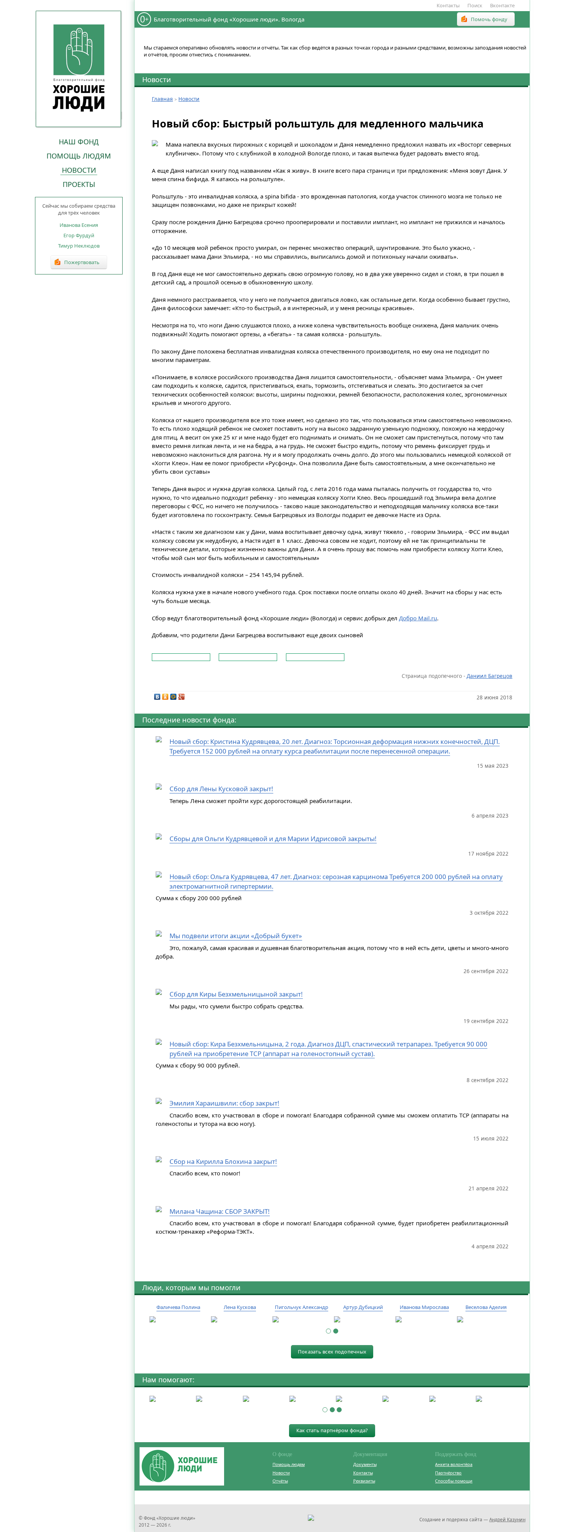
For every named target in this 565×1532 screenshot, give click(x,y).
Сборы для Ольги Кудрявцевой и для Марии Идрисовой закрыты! (273, 838)
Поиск (474, 5)
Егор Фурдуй (78, 235)
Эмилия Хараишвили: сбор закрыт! (224, 1103)
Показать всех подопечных (332, 1351)
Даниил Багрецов (489, 676)
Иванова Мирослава (424, 1307)
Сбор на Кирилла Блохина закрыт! (223, 1161)
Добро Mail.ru (418, 618)
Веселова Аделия (486, 1307)
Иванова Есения (79, 224)
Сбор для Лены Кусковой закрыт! (221, 788)
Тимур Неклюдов (79, 245)
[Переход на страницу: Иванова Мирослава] (424, 1319)
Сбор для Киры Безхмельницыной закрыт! (236, 994)
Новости (79, 170)
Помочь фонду (489, 19)
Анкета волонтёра (453, 1464)
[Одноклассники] (165, 697)
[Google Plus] (182, 697)
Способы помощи (453, 1481)
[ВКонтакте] (157, 697)
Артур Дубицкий (363, 1307)
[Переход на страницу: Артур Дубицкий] (363, 1319)
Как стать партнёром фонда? (332, 1430)
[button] (328, 1331)
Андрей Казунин (507, 1519)
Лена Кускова (240, 1307)
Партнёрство (448, 1473)
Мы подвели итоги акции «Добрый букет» (236, 935)
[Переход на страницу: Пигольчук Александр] (301, 1319)
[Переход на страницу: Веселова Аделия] (486, 1319)
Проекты (79, 184)
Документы (365, 1464)
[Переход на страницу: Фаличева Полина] (178, 1319)
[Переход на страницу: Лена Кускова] (240, 1319)
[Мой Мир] (174, 697)
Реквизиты (364, 1481)
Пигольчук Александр (301, 1307)
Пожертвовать (82, 262)
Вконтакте (502, 5)
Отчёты (280, 1481)
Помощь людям (79, 155)
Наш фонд (79, 141)
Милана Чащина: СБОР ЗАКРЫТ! (220, 1211)
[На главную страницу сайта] (79, 68)
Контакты (448, 5)
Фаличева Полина (178, 1307)
